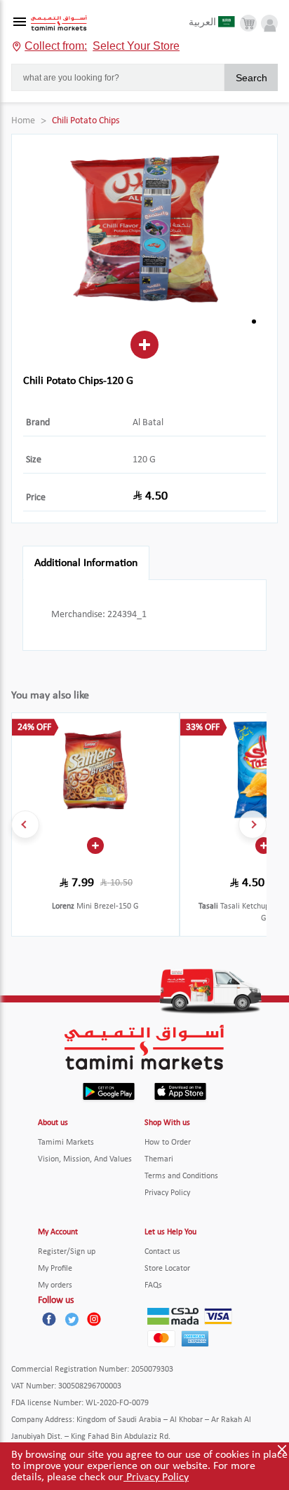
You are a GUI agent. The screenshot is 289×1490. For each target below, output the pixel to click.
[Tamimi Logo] (59, 23)
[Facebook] (49, 1319)
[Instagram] (94, 1319)
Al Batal (148, 423)
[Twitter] (71, 1319)
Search (251, 77)
